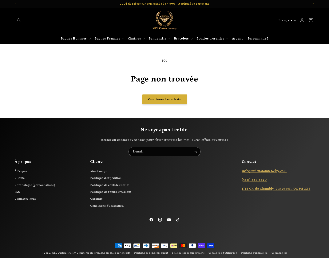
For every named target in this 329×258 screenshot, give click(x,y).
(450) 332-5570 (254, 180)
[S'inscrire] (196, 151)
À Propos (21, 171)
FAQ (17, 192)
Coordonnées (279, 253)
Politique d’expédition (254, 253)
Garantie (96, 198)
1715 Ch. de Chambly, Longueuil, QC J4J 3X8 (276, 189)
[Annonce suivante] (313, 4)
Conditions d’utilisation (222, 253)
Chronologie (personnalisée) (35, 185)
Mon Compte (99, 171)
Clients (20, 178)
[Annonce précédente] (16, 4)
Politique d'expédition (106, 178)
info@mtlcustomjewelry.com (264, 171)
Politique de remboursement (110, 192)
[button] (19, 20)
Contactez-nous (25, 198)
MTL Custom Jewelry (64, 253)
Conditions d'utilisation (107, 205)
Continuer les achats (164, 99)
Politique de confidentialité (109, 185)
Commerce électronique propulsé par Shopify (103, 253)
